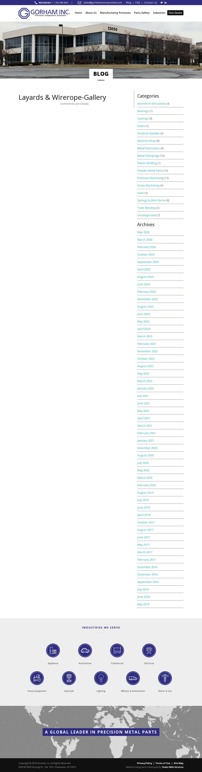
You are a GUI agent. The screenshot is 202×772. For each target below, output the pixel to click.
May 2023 (143, 321)
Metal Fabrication (148, 148)
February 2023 (146, 344)
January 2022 (145, 388)
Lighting (101, 690)
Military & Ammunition (133, 690)
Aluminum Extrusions (151, 103)
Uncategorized (146, 215)
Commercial (117, 663)
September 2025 (148, 262)
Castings (142, 118)
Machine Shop (146, 141)
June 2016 (143, 597)
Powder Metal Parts (150, 170)
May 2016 (143, 604)
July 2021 (143, 396)
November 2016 (147, 574)
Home (78, 12)
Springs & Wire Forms (151, 200)
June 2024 (143, 284)
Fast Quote (175, 12)
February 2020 (146, 485)
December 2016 (147, 567)
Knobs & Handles (148, 133)
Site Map (178, 763)
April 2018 (143, 515)
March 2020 (144, 478)
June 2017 (143, 537)
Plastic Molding (147, 163)
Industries (159, 12)
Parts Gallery (142, 12)
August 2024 (145, 277)
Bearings (143, 111)
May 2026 (143, 232)
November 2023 (147, 299)
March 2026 (144, 239)
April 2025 (143, 269)
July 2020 (143, 463)
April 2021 (143, 418)
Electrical (149, 663)
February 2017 (146, 559)
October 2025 (146, 254)
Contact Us (150, 2)
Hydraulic (69, 690)
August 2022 (145, 366)
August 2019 (145, 492)
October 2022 (146, 359)
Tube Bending (146, 208)
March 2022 (144, 381)
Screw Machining (148, 185)
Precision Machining (150, 178)
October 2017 (146, 522)
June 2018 (143, 507)
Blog (128, 2)
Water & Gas (165, 690)
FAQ (137, 2)
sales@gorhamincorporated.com (102, 2)
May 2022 (143, 373)
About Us (91, 12)
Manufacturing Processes (115, 12)
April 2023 (143, 329)
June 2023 (143, 314)
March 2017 (144, 552)
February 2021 (146, 433)
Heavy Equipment (37, 690)
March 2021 (144, 425)
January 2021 (145, 440)
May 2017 (143, 545)
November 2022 (147, 351)
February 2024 (146, 292)
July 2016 (143, 589)
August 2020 (145, 455)
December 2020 (147, 448)
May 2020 (143, 470)
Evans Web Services (172, 767)
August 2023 (145, 306)
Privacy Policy (144, 763)
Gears (141, 126)
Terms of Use (162, 763)
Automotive (85, 663)
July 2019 (143, 500)
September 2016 (148, 582)
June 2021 (143, 403)
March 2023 (144, 336)
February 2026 (146, 247)
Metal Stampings (148, 156)
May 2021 (143, 411)
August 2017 (145, 530)
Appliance (53, 663)
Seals (140, 193)
